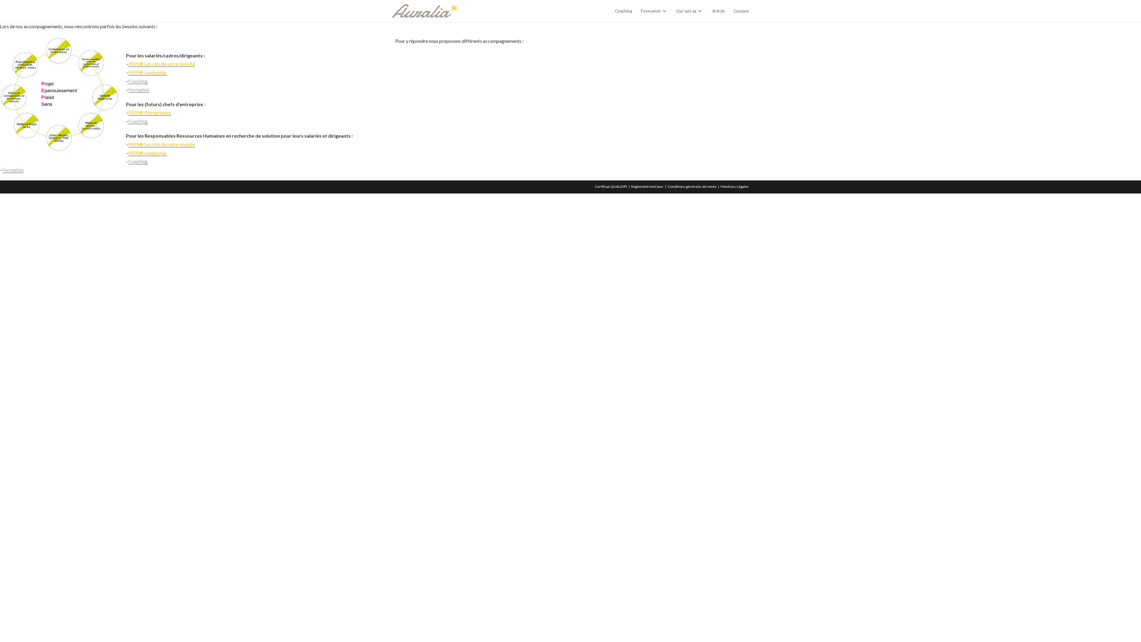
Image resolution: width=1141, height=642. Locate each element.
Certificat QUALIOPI (611, 186)
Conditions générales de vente (692, 186)
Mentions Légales (735, 186)
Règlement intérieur (647, 186)
